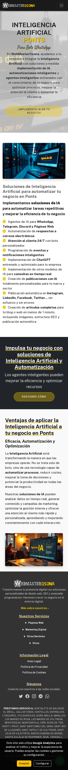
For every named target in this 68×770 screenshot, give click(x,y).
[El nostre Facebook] (27, 696)
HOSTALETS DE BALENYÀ (49, 708)
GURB (39, 715)
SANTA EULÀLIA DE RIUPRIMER (23, 737)
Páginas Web (36, 622)
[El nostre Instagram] (34, 696)
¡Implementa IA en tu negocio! (34, 111)
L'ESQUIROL (9, 715)
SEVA (46, 737)
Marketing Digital (35, 629)
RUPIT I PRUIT (10, 726)
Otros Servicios (36, 636)
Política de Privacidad (34, 666)
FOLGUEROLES (26, 715)
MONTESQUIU (13, 722)
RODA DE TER (55, 722)
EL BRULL (9, 711)
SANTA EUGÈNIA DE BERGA (46, 733)
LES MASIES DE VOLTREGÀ (47, 719)
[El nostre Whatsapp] (47, 696)
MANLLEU (59, 715)
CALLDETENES (24, 711)
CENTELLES (41, 711)
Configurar (42, 763)
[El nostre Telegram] (41, 696)
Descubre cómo (34, 396)
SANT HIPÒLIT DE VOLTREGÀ (39, 729)
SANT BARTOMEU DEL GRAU (36, 726)
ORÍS (43, 722)
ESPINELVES (57, 711)
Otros (36, 643)
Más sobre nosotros (34, 608)
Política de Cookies (34, 672)
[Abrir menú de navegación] (61, 5)
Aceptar (24, 763)
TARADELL (56, 737)
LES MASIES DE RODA (17, 719)
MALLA (48, 715)
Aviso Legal (34, 661)
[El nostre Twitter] (21, 696)
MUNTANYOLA (30, 722)
